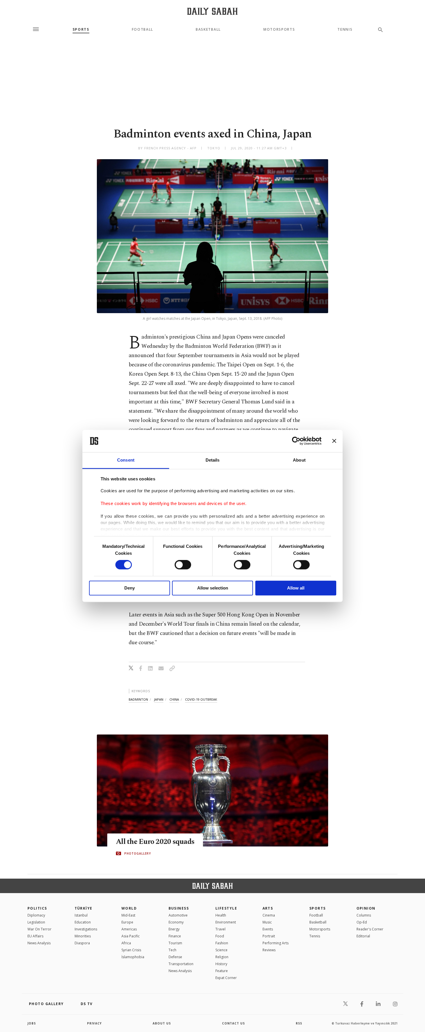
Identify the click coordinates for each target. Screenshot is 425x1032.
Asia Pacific (130, 936)
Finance (175, 936)
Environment (225, 922)
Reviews (269, 949)
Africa (126, 943)
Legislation (36, 922)
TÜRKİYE (84, 908)
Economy (176, 922)
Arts (268, 908)
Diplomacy (36, 915)
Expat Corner (226, 977)
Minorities (83, 936)
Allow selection (212, 587)
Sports (81, 29)
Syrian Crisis (131, 949)
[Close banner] (334, 441)
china (174, 699)
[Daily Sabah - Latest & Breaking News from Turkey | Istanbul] (212, 11)
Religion (221, 956)
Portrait (269, 936)
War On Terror (39, 929)
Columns (363, 915)
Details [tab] (213, 460)
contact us (233, 1023)
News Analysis (39, 943)
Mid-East (128, 915)
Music (267, 922)
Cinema (269, 915)
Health (220, 915)
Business (179, 908)
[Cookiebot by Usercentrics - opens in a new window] (296, 441)
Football (142, 29)
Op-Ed (361, 922)
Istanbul (81, 915)
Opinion (366, 908)
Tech (172, 949)
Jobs (31, 1023)
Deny (129, 587)
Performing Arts (276, 943)
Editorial (363, 936)
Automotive (178, 915)
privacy (94, 1023)
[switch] (183, 565)
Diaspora (82, 943)
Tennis (344, 29)
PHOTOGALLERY (137, 853)
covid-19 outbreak (201, 699)
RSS (299, 1023)
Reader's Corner (369, 929)
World (129, 908)
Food (219, 936)
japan (158, 699)
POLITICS (37, 908)
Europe (127, 922)
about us (162, 1023)
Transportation (181, 963)
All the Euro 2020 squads (155, 841)
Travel (220, 929)
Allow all (295, 587)
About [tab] (299, 460)
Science (221, 949)
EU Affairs (35, 936)
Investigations (86, 929)
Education (83, 922)
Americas (129, 929)
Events (268, 929)
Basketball (208, 29)
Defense (175, 956)
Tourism (175, 943)
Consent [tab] (125, 460)
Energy (174, 929)
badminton (138, 699)
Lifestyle (226, 908)
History (221, 963)
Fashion (221, 943)
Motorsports (279, 29)
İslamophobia (132, 956)
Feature (221, 970)
